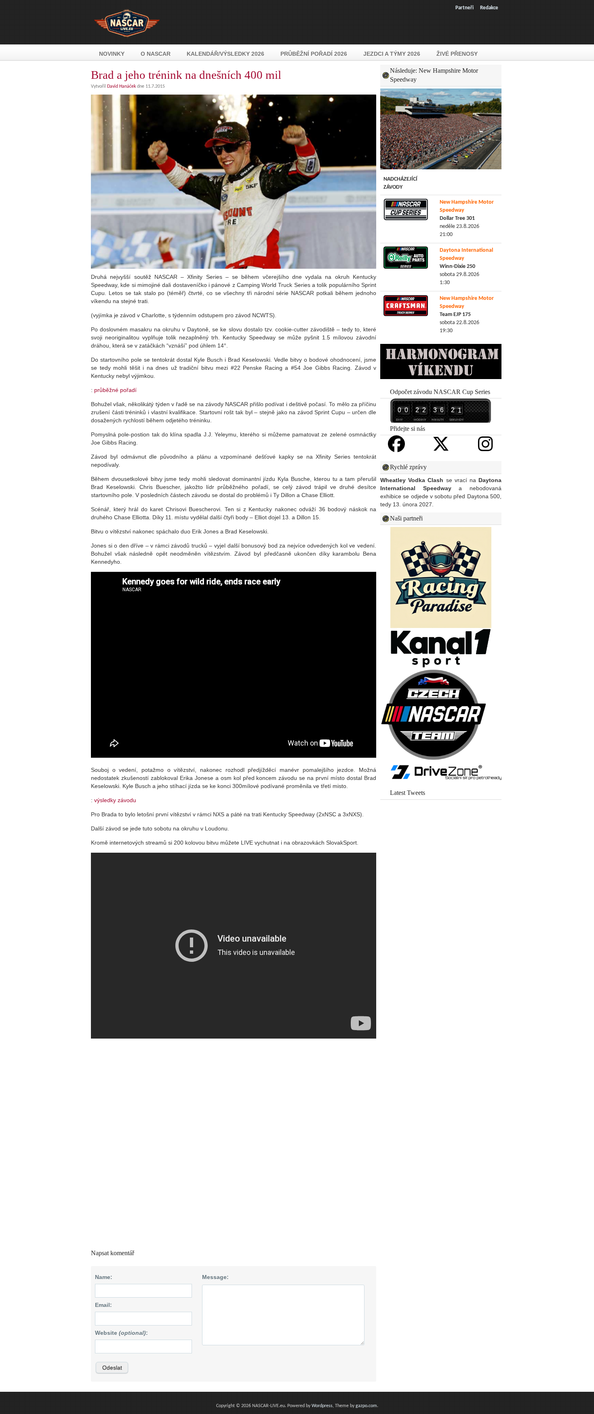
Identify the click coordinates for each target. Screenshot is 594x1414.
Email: (103, 1305)
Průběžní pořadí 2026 (313, 54)
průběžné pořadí (115, 390)
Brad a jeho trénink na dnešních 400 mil (186, 74)
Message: (215, 1277)
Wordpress (322, 1405)
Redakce (489, 8)
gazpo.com (366, 1405)
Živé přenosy (457, 54)
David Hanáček (121, 86)
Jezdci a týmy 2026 (391, 54)
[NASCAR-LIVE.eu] (127, 42)
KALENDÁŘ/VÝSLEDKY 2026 (225, 54)
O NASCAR (156, 54)
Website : (121, 1333)
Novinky (111, 54)
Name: (103, 1277)
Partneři (464, 8)
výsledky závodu (115, 800)
